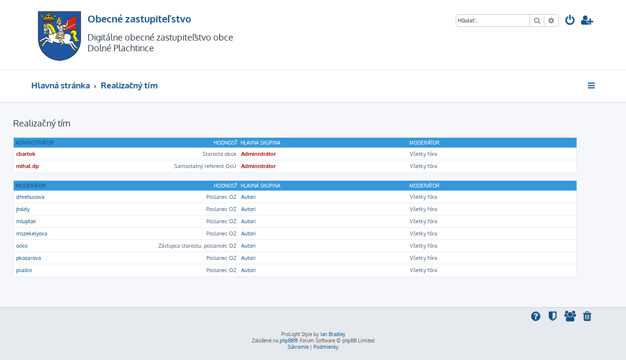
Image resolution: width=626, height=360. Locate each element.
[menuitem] (570, 21)
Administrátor (35, 143)
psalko (24, 270)
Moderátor (31, 186)
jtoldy (22, 209)
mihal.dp (27, 166)
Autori (248, 196)
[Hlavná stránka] (59, 35)
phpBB (287, 340)
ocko (21, 245)
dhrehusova (30, 196)
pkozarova (28, 257)
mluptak (26, 221)
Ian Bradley (332, 334)
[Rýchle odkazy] (592, 85)
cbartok (25, 153)
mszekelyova (31, 233)
